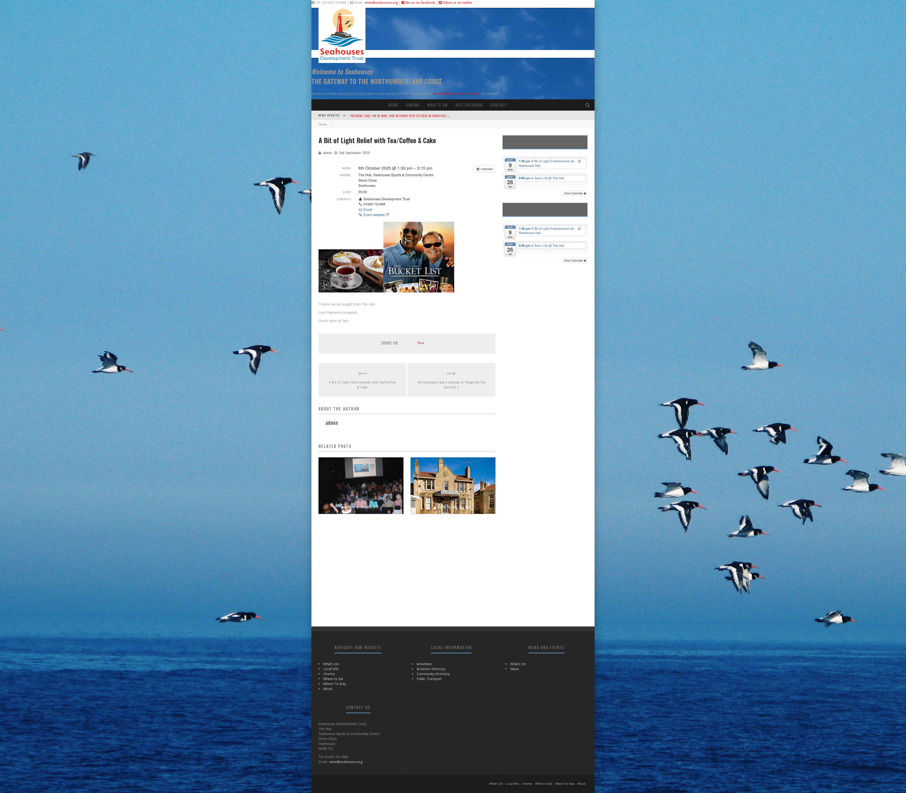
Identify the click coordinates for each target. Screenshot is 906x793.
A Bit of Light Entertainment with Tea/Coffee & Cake (362, 384)
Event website (374, 214)
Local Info (331, 669)
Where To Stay (334, 683)
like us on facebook (419, 2)
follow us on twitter (457, 2)
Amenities (424, 664)
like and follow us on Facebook (456, 93)
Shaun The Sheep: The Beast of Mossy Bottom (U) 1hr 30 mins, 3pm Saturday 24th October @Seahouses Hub (425, 116)
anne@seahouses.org (381, 2)
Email (367, 209)
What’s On (437, 105)
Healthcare (453, 499)
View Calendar (574, 193)
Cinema (413, 105)
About (327, 688)
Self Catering (469, 105)
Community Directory (433, 674)
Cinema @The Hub (361, 499)
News (514, 669)
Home (393, 105)
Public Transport (429, 678)
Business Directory (431, 669)
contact (498, 105)
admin (327, 152)
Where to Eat (333, 678)
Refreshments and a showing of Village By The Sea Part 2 (451, 384)
